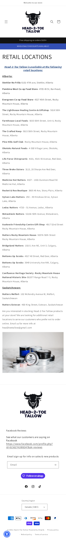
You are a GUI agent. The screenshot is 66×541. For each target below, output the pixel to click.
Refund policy (26, 534)
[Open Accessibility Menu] (7, 534)
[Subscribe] (55, 464)
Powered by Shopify (37, 530)
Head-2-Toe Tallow (21, 530)
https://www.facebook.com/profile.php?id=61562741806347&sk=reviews (29, 445)
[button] (6, 21)
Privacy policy (53, 530)
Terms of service (41, 534)
